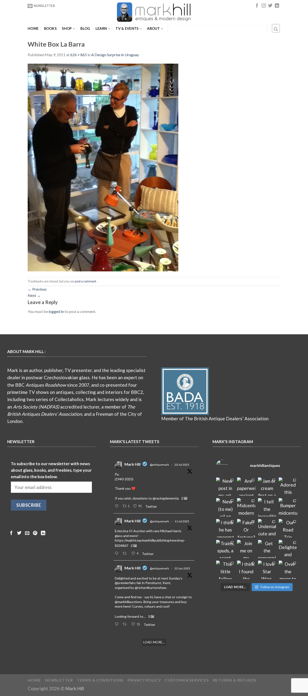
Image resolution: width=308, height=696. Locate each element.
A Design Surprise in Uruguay (115, 54)
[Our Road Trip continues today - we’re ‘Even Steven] (288, 528)
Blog (85, 29)
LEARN (101, 28)
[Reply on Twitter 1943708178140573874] (118, 553)
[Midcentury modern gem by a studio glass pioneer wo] (246, 507)
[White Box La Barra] (103, 167)
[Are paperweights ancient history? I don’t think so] (246, 486)
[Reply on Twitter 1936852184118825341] (118, 624)
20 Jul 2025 (181, 464)
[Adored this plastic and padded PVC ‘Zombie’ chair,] (288, 486)
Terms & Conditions (100, 680)
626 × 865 (78, 54)
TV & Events (127, 28)
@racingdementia (166, 498)
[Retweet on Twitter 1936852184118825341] (126, 624)
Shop (67, 28)
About (153, 28)
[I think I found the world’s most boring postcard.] (246, 570)
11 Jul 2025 (181, 521)
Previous (37, 289)
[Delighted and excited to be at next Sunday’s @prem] (288, 549)
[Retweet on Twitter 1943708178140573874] (126, 553)
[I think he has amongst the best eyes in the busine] (225, 528)
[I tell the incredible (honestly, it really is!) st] (267, 507)
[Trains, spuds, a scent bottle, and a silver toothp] (225, 549)
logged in (56, 311)
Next (34, 295)
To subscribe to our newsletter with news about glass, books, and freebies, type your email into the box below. (51, 470)
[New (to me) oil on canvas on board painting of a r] (225, 507)
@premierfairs (125, 583)
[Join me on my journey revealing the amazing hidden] (246, 549)
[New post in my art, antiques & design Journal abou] (225, 486)
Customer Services (187, 680)
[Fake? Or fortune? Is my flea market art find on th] (246, 528)
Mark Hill (132, 464)
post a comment (85, 281)
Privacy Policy (144, 680)
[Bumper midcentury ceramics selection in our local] (288, 507)
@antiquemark (159, 464)
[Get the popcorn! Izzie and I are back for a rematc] (267, 549)
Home (33, 29)
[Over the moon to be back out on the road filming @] (288, 570)
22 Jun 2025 (182, 568)
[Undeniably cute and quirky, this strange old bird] (267, 528)
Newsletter (59, 680)
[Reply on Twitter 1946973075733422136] (118, 506)
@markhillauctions (128, 602)
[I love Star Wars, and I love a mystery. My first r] (267, 570)
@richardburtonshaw (150, 588)
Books (50, 29)
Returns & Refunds (235, 680)
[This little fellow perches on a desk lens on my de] (225, 570)
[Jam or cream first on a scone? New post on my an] (267, 486)
